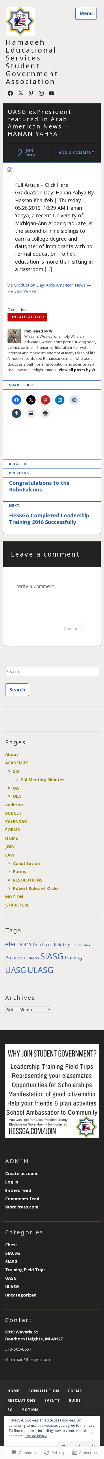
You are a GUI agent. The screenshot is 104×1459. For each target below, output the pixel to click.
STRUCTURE (17, 905)
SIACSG (33, 958)
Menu (86, 13)
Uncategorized (27, 316)
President (16, 957)
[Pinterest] (31, 92)
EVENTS (52, 1400)
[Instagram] (41, 92)
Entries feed (18, 1190)
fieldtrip (62, 944)
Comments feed (22, 1198)
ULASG (40, 969)
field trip (43, 944)
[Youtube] (51, 92)
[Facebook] (10, 92)
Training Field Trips (25, 1269)
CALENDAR (16, 821)
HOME (11, 838)
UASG (15, 970)
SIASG (52, 956)
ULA (17, 796)
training (73, 957)
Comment (73, 628)
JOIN (9, 846)
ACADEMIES (17, 763)
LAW (9, 855)
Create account (21, 1173)
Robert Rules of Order (36, 888)
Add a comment (77, 152)
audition (14, 804)
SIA (16, 771)
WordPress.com (21, 1207)
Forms (19, 871)
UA (16, 788)
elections (18, 944)
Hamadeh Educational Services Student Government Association (32, 61)
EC (10, 1409)
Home (13, 1390)
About (11, 754)
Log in (11, 1182)
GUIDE (75, 1400)
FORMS (12, 829)
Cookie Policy (36, 1435)
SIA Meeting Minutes (42, 779)
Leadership (81, 945)
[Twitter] (20, 92)
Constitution (26, 863)
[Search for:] (52, 673)
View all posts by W (77, 369)
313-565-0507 (18, 1349)
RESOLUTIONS (27, 880)
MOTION (14, 897)
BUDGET (13, 813)
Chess (11, 1244)
